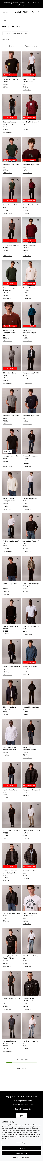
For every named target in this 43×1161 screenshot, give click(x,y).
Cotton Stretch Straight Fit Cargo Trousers (31, 585)
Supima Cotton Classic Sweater (11, 627)
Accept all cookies (21, 1153)
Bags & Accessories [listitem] (20, 33)
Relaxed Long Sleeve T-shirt (31, 500)
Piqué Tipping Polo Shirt (31, 626)
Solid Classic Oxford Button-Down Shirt (10, 748)
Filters (11, 46)
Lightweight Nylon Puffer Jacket (11, 914)
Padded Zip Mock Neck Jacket (31, 708)
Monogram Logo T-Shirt (11, 164)
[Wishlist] (33, 11)
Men (4, 20)
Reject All (21, 1148)
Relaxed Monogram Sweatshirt (29, 246)
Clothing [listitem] (7, 33)
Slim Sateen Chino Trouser (9, 374)
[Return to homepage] (21, 12)
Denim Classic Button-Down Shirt (30, 668)
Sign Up (21, 1116)
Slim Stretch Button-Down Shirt (10, 708)
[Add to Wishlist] (18, 54)
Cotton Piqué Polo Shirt (11, 205)
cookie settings (20, 1143)
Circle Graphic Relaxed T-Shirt (11, 80)
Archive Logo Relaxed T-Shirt (11, 542)
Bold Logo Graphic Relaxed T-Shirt (29, 80)
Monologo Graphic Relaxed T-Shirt (29, 999)
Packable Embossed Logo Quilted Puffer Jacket (10, 873)
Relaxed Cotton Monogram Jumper (9, 332)
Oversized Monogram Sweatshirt (30, 289)
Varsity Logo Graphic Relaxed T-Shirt (30, 914)
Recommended (31, 46)
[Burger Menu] (5, 12)
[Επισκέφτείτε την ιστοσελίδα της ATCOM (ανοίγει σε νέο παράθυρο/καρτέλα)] (21, 1158)
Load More (21, 1068)
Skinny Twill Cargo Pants (11, 830)
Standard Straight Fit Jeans (30, 1042)
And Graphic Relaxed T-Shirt (31, 123)
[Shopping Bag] (38, 11)
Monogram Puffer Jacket (31, 790)
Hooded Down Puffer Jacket (30, 872)
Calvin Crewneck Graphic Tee (31, 957)
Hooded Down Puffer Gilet (10, 791)
